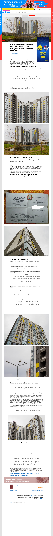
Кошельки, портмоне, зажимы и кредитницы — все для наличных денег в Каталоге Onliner (24, 474)
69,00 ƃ (42, 485)
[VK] (47, 16)
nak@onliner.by (40, 498)
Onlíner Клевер (38, 9)
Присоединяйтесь (40, 493)
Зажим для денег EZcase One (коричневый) (21, 485)
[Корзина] (50, 12)
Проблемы (11, 502)
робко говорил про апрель (38, 444)
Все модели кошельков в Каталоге (37, 490)
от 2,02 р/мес (41, 486)
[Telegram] (44, 16)
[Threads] (50, 16)
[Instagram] (46, 16)
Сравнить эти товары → (14, 490)
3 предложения (40, 487)
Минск (17, 502)
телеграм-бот (32, 495)
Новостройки (20, 502)
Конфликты (14, 502)
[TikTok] (49, 16)
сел (17, 382)
